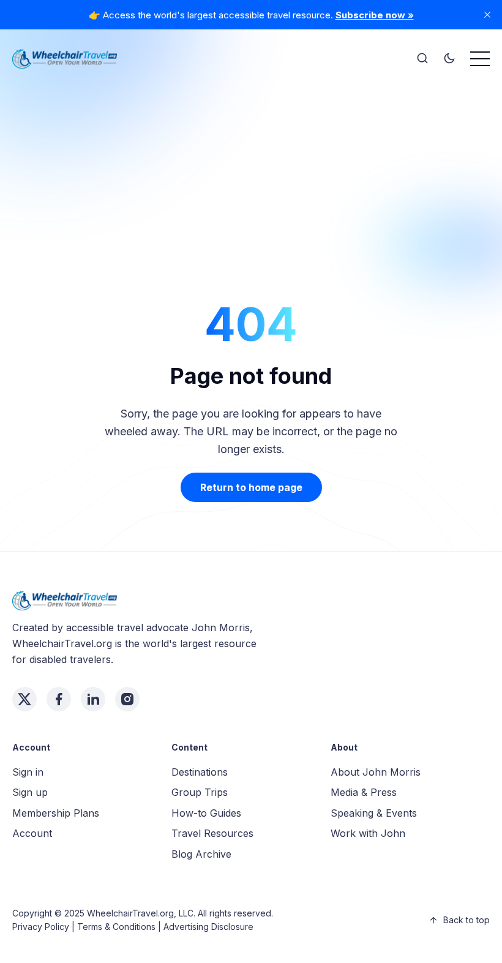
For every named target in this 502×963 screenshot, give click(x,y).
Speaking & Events (374, 813)
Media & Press (364, 792)
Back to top (466, 920)
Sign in (27, 772)
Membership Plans (55, 813)
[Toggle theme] (449, 59)
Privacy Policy (40, 926)
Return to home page (251, 487)
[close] (487, 14)
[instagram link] (127, 699)
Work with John (368, 833)
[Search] (422, 59)
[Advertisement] (251, 165)
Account (32, 833)
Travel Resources (212, 833)
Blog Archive (201, 854)
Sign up (30, 792)
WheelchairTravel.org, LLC (140, 913)
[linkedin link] (93, 699)
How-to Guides (206, 813)
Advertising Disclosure (208, 926)
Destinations (199, 772)
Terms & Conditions (116, 926)
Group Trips (199, 792)
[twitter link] (24, 699)
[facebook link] (59, 699)
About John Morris (376, 772)
